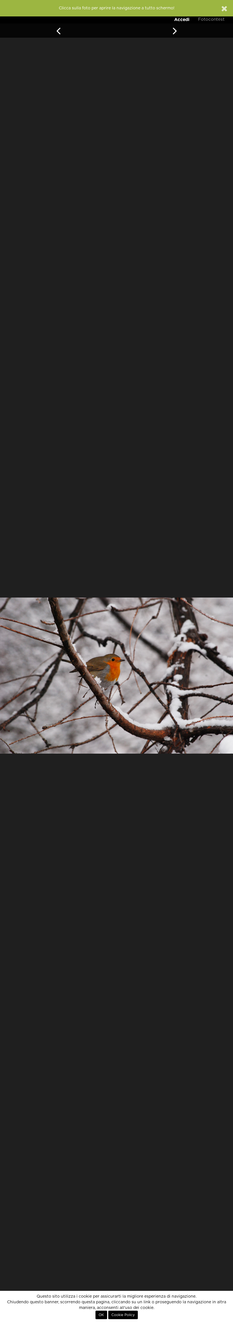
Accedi (182, 19)
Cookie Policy (123, 1315)
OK (101, 1315)
